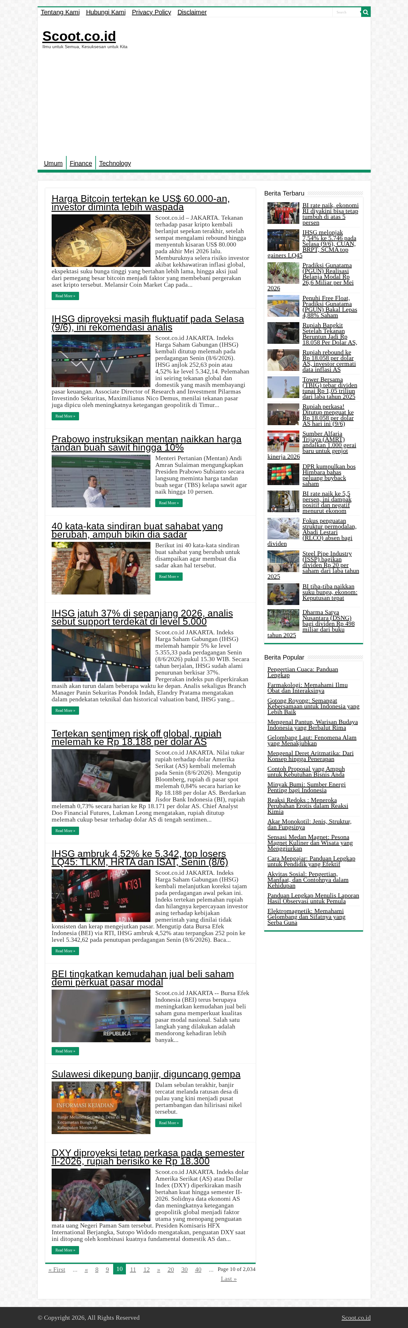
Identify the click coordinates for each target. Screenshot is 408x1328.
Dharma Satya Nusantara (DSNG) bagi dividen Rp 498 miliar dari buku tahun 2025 (311, 623)
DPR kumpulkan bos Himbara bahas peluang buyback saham (329, 475)
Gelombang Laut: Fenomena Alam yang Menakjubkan (312, 740)
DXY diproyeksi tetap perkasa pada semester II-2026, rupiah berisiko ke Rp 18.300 (148, 1156)
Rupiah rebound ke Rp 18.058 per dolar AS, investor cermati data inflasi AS (329, 361)
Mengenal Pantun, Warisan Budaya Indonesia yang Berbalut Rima (312, 724)
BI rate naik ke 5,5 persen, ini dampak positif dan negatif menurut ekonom (327, 502)
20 (171, 1269)
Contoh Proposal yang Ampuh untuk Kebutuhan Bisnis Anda (306, 771)
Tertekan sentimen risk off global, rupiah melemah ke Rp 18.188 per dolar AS (137, 737)
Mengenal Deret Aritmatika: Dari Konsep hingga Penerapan (310, 755)
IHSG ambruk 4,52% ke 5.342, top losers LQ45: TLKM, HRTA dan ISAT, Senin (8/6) (140, 857)
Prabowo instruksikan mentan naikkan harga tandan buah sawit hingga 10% (147, 443)
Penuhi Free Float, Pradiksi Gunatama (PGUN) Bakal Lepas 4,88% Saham (329, 306)
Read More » (65, 296)
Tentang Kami (60, 12)
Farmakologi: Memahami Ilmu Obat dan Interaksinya (307, 687)
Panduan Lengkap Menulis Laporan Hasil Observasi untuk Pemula (313, 898)
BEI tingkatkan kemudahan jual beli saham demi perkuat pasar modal (143, 978)
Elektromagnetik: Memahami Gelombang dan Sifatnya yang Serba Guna (306, 916)
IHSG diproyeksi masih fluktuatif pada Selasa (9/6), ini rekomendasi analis (148, 323)
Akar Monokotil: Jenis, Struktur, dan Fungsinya (309, 824)
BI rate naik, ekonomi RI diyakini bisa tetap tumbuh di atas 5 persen (330, 214)
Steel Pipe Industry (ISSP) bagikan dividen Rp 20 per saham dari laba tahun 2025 (313, 565)
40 (198, 1269)
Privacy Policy (151, 12)
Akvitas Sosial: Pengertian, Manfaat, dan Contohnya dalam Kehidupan (308, 879)
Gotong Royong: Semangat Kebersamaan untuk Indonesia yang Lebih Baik (313, 706)
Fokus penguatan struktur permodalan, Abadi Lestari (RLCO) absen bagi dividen (312, 532)
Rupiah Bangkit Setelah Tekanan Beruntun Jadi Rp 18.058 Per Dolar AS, (329, 333)
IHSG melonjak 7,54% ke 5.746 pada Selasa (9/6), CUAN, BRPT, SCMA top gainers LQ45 (311, 244)
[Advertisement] (204, 101)
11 (133, 1269)
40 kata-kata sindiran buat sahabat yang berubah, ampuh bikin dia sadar (137, 530)
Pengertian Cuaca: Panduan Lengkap (302, 672)
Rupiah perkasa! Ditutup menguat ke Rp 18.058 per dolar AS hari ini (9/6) (328, 415)
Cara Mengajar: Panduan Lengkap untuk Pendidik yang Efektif (311, 861)
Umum (53, 163)
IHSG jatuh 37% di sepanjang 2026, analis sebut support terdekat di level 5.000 (142, 617)
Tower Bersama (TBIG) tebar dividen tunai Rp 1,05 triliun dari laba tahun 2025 (329, 388)
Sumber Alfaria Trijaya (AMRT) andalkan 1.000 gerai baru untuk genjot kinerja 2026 (311, 445)
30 (184, 1269)
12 (146, 1269)
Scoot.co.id (79, 36)
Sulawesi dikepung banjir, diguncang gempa (146, 1074)
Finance (81, 163)
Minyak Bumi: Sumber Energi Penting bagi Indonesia (306, 787)
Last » (229, 1278)
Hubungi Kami (106, 12)
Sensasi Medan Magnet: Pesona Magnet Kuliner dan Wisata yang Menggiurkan (310, 842)
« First (56, 1269)
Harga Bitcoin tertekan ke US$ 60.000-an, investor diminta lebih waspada (141, 202)
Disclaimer (192, 12)
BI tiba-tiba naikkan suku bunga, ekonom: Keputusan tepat (330, 592)
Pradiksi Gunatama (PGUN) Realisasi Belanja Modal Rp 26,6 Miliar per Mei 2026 (310, 276)
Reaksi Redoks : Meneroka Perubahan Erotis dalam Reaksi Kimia (307, 805)
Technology (115, 163)
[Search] (366, 12)
